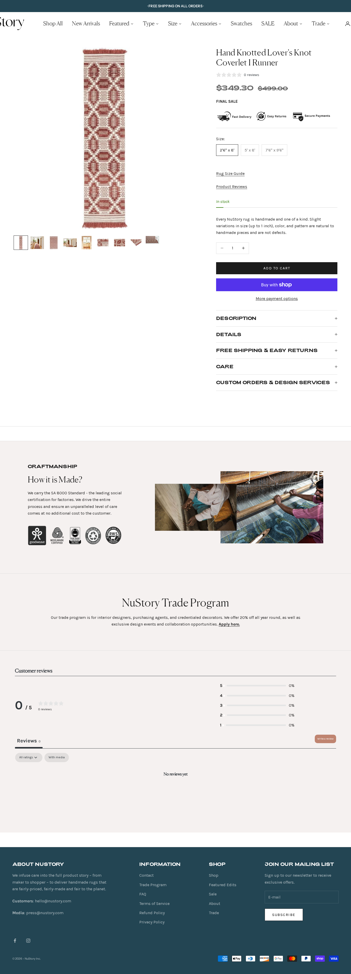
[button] (257, 685)
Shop (213, 875)
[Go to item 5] (86, 242)
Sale (213, 894)
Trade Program (153, 884)
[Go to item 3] (54, 242)
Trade (214, 912)
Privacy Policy (151, 922)
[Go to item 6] (103, 242)
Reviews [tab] (29, 741)
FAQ (142, 894)
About (214, 903)
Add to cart (276, 268)
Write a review (325, 738)
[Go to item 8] (136, 242)
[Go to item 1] (21, 242)
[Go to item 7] (119, 242)
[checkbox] (56, 757)
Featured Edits (222, 884)
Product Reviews (231, 186)
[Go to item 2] (37, 242)
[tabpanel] (175, 791)
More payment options (277, 298)
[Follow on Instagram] (28, 940)
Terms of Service (154, 903)
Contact (146, 875)
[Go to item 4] (70, 242)
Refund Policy (152, 912)
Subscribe (283, 914)
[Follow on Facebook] (14, 940)
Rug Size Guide (230, 173)
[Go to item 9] (152, 239)
